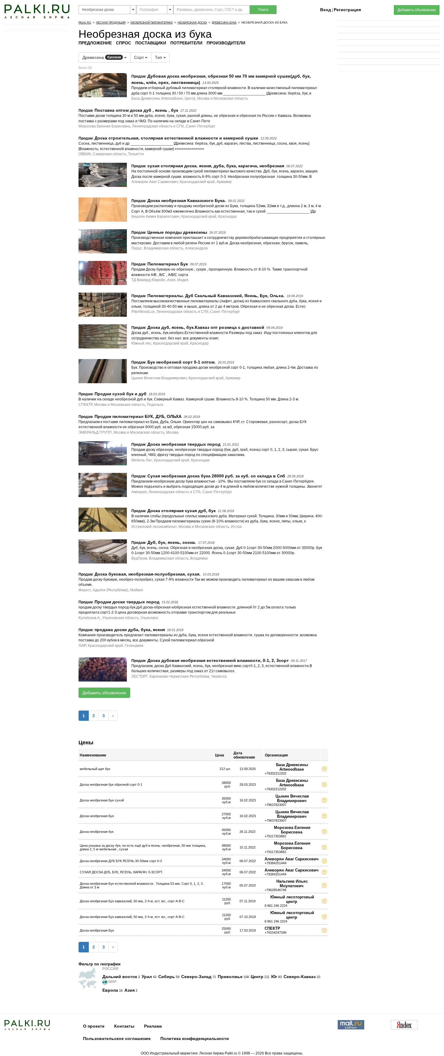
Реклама (153, 1026)
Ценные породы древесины (177, 232)
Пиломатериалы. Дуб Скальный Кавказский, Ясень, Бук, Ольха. (216, 295)
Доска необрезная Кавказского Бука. (186, 200)
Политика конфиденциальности (194, 1038)
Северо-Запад (196, 976)
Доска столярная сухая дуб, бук (181, 510)
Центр (257, 976)
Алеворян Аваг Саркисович (292, 859)
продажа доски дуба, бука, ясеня (130, 629)
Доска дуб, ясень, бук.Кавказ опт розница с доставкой (205, 327)
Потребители (186, 42)
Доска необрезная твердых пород (183, 444)
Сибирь (166, 976)
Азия (129, 990)
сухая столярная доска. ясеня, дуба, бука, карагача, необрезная (215, 165)
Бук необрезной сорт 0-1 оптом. (181, 362)
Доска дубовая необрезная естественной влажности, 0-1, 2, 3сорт (218, 660)
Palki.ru (85, 22)
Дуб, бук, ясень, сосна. (171, 542)
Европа (110, 990)
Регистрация (347, 9)
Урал (147, 976)
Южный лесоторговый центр (292, 899)
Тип (159, 57)
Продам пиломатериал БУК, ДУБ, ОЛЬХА (138, 416)
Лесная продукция (111, 22)
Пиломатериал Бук (167, 264)
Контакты (124, 1026)
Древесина (101, 57)
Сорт (139, 57)
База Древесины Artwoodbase (292, 767)
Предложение (95, 42)
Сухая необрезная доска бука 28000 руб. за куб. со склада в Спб (216, 475)
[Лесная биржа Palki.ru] (37, 11)
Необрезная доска (192, 22)
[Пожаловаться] (324, 770)
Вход (325, 9)
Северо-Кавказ (300, 976)
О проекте (94, 1026)
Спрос (123, 42)
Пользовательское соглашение (117, 1038)
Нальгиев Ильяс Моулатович (292, 883)
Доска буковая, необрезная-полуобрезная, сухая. (148, 574)
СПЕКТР (272, 928)
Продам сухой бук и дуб (120, 393)
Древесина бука (224, 22)
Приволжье (230, 976)
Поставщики (150, 42)
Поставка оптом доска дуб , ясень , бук (136, 110)
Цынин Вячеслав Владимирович (292, 798)
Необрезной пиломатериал (151, 22)
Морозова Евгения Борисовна (292, 829)
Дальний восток (119, 976)
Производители (226, 42)
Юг (274, 976)
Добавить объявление (104, 692)
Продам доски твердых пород (127, 601)
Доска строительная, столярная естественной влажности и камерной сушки (176, 138)
